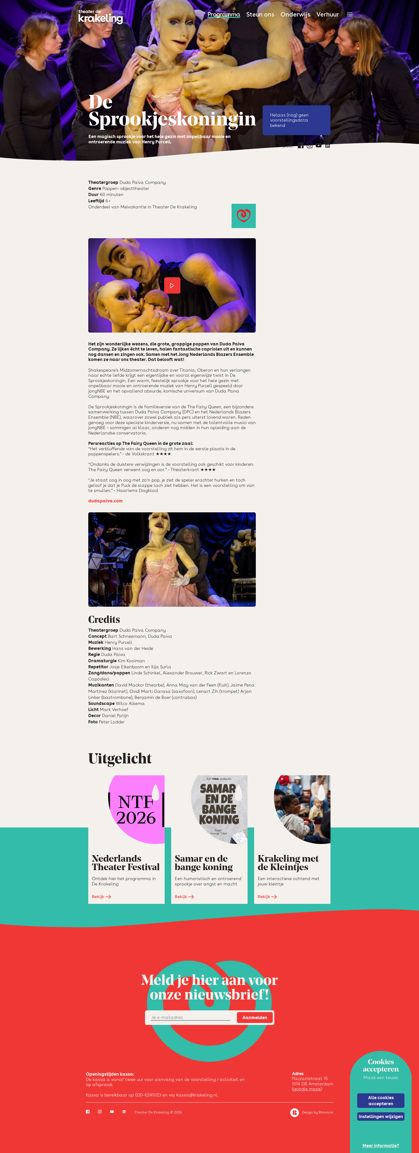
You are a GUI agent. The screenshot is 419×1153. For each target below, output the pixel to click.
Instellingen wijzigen (381, 1116)
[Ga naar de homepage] (101, 17)
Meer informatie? (381, 1145)
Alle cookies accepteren (381, 1100)
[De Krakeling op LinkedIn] (327, 146)
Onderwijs (295, 14)
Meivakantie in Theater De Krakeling (159, 206)
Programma (224, 14)
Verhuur (327, 14)
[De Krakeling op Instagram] (310, 146)
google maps (307, 1088)
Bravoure (326, 1112)
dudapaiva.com (105, 500)
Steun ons (260, 14)
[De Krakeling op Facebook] (301, 146)
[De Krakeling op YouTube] (319, 146)
